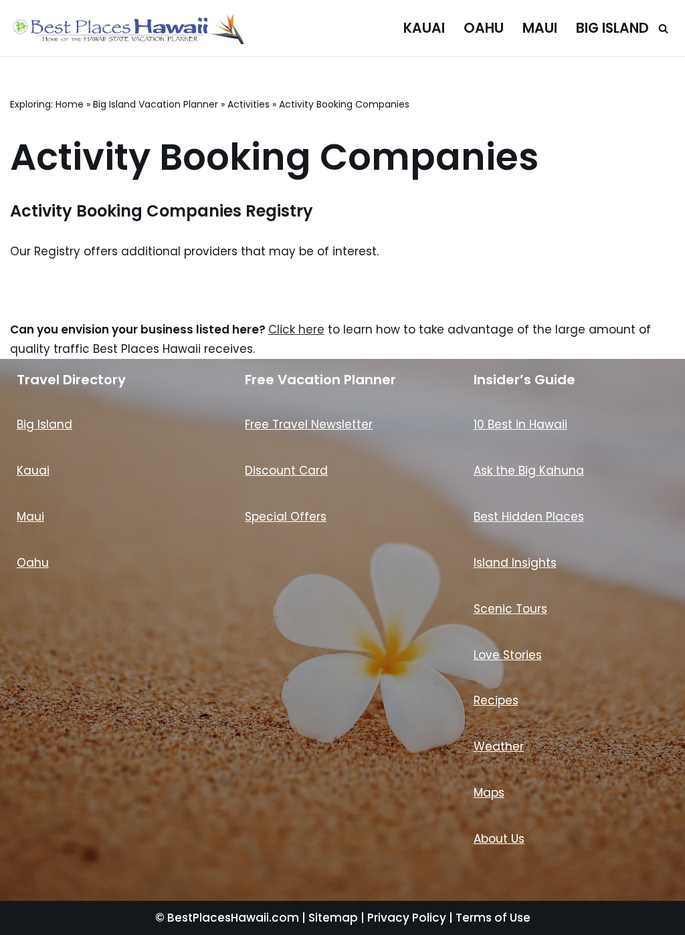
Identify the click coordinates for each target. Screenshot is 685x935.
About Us (499, 839)
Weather (499, 747)
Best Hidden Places (529, 517)
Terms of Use (493, 918)
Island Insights (515, 563)
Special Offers (285, 517)
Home (70, 104)
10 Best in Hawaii (520, 424)
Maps (489, 793)
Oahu (484, 28)
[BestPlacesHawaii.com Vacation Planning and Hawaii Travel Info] (127, 28)
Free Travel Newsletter (309, 424)
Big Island (612, 28)
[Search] (663, 28)
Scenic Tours (510, 609)
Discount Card (286, 470)
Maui (539, 28)
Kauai (424, 28)
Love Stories (508, 655)
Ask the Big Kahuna (529, 470)
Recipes (496, 700)
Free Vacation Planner (320, 379)
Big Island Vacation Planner (155, 104)
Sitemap (333, 918)
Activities (248, 104)
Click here (296, 329)
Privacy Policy (406, 918)
